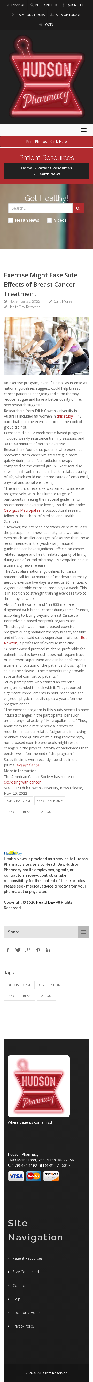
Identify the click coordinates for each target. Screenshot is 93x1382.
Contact (19, 1285)
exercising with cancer (22, 782)
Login (48, 24)
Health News (27, 220)
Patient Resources (54, 167)
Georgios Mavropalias (22, 510)
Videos (60, 220)
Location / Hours (30, 15)
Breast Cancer (29, 764)
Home (26, 167)
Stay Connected (25, 1271)
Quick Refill (76, 5)
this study (65, 416)
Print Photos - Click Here (46, 141)
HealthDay (45, 902)
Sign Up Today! (67, 15)
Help (16, 1299)
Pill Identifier (46, 5)
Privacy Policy (23, 1326)
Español (18, 5)
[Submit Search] (78, 208)
